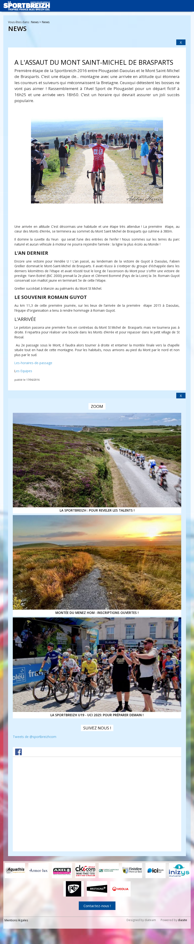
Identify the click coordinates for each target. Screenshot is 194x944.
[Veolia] (120, 889)
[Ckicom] (85, 870)
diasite (182, 920)
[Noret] (73, 888)
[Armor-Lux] (38, 870)
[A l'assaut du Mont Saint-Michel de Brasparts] (97, 160)
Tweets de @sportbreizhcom (34, 736)
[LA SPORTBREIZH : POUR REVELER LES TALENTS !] (97, 460)
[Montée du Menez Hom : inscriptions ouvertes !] (97, 562)
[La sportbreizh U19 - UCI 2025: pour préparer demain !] (97, 664)
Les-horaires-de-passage (33, 363)
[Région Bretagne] (97, 888)
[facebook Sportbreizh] (18, 753)
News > (36, 22)
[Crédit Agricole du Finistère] (109, 870)
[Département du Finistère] (132, 870)
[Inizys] (179, 870)
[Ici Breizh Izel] (156, 870)
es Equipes (24, 371)
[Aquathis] (15, 870)
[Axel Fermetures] (62, 870)
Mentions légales (16, 920)
